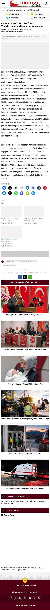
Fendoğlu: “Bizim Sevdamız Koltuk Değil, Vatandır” (25, 314)
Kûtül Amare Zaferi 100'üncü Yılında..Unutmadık (21, 261)
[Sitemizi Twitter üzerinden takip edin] (15, 598)
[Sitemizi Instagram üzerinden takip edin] (20, 598)
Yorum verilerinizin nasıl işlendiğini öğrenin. (22, 568)
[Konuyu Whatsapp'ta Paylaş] (30, 277)
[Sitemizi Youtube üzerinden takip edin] (29, 598)
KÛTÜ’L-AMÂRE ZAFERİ (9, 218)
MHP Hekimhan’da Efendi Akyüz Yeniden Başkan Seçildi (25, 349)
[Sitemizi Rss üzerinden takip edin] (39, 598)
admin (6, 39)
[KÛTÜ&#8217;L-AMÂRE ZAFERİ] (11, 211)
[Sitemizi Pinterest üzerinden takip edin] (34, 598)
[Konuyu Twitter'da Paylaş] (25, 277)
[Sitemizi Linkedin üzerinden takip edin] (25, 598)
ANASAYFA (11, 29)
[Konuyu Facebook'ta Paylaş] (20, 277)
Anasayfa (4, 29)
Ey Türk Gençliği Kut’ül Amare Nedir (9, 240)
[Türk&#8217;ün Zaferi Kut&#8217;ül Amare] (34, 211)
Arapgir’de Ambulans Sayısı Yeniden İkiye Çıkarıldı (25, 488)
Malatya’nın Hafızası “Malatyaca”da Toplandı (23, 10)
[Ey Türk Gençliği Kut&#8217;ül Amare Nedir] (11, 232)
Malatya (27, 36)
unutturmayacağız (9, 265)
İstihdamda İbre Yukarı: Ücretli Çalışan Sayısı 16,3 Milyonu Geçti (25, 419)
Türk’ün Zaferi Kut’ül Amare (33, 218)
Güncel (20, 36)
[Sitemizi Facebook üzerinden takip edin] (11, 598)
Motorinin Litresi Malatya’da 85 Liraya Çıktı (25, 453)
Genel (14, 36)
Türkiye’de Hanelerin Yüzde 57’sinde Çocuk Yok (25, 384)
